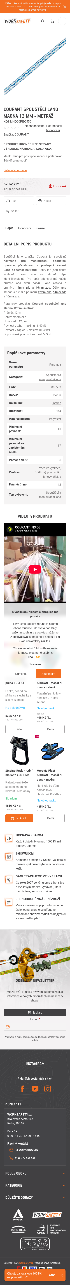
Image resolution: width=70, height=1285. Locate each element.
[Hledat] (43, 21)
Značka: (16, 134)
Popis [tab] (9, 228)
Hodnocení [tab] (24, 228)
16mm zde (43, 287)
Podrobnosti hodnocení (54, 128)
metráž (56, 403)
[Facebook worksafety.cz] (22, 1089)
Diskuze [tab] (39, 228)
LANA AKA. (44, 149)
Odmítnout (21, 673)
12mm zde (44, 292)
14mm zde (23, 287)
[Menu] (62, 21)
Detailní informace (15, 170)
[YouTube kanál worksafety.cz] (35, 1089)
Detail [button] (19, 729)
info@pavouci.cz (26, 1149)
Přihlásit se (35, 1012)
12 (59, 484)
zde (38, 657)
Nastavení (35, 664)
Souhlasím (48, 673)
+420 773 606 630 (25, 1157)
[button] (19, 710)
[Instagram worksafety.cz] (47, 1089)
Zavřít (62, 217)
